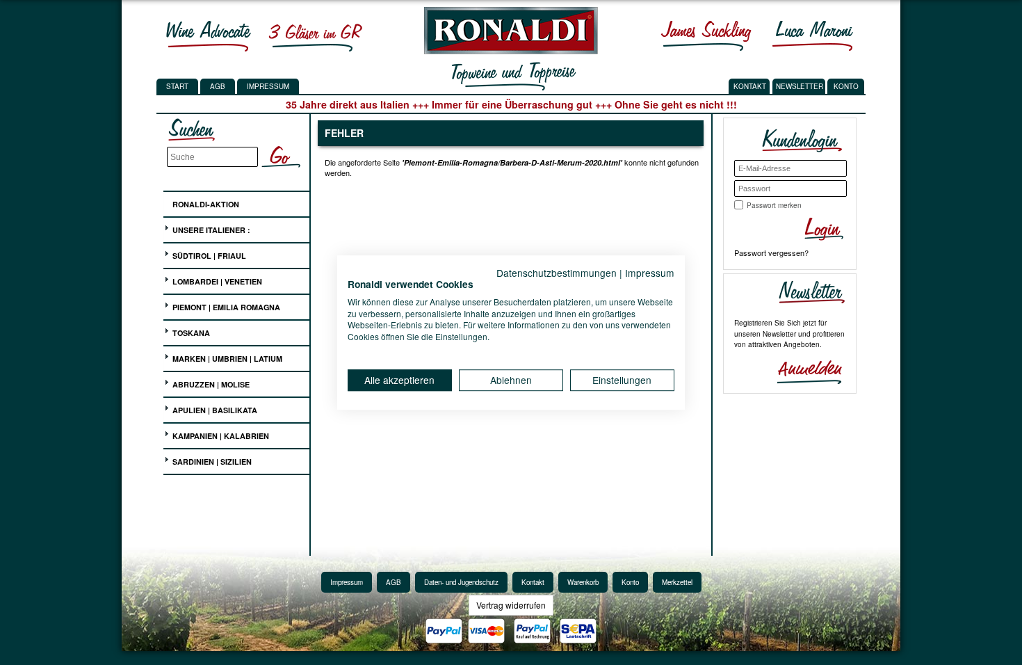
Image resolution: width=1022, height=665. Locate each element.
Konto (630, 582)
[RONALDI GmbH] (507, 50)
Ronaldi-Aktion (204, 204)
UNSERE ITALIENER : (210, 230)
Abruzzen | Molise (210, 384)
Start (177, 86)
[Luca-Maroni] (813, 35)
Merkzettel (677, 582)
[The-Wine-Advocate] (208, 35)
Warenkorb (583, 582)
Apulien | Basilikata (213, 410)
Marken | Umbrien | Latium (226, 358)
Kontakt (532, 582)
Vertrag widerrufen (511, 605)
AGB (217, 86)
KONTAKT (749, 86)
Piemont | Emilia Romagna (225, 307)
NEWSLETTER (799, 86)
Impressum (268, 86)
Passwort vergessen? (771, 252)
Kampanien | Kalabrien (219, 436)
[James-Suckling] (706, 35)
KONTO (846, 86)
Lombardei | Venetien (216, 281)
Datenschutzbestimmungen (556, 273)
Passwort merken (774, 205)
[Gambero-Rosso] (315, 35)
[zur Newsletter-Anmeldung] (803, 371)
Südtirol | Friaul (208, 255)
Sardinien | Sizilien (211, 461)
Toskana (190, 333)
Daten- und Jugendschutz (461, 582)
